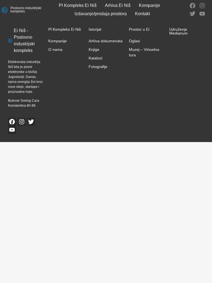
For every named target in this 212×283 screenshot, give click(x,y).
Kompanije (149, 5)
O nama (55, 49)
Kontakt (142, 13)
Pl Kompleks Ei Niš (78, 5)
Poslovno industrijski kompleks (25, 9)
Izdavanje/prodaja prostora (101, 13)
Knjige (94, 49)
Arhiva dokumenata (106, 41)
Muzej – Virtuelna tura (144, 52)
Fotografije (98, 66)
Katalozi (95, 58)
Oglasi (134, 41)
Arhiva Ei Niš (118, 5)
